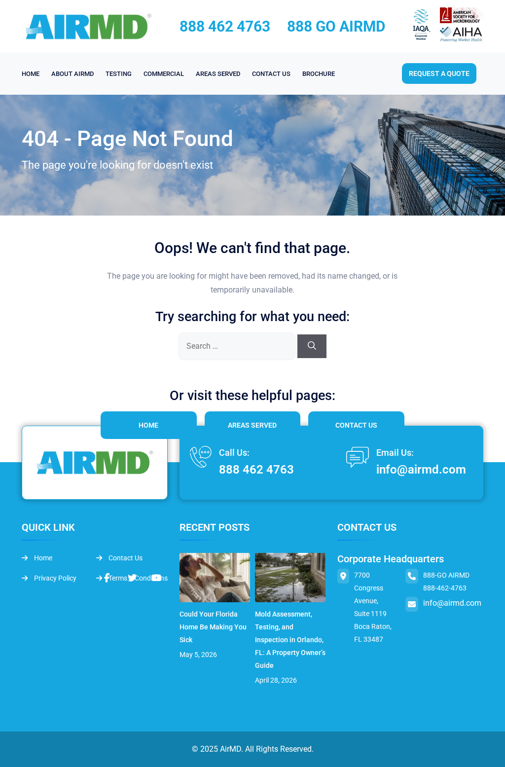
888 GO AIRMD (336, 26)
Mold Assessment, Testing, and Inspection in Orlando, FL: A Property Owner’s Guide (290, 639)
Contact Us (356, 425)
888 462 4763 (225, 26)
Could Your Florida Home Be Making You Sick (213, 627)
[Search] (311, 346)
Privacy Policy (54, 578)
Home (148, 425)
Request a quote (439, 73)
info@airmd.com (421, 469)
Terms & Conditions (137, 578)
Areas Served (252, 425)
